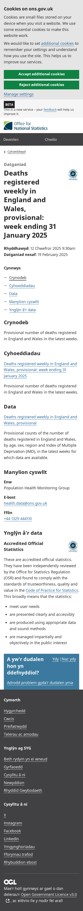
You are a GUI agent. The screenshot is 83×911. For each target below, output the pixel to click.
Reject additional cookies (41, 84)
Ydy (55, 658)
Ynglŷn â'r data (22, 309)
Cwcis (9, 718)
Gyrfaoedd (13, 766)
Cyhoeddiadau (22, 285)
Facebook (12, 830)
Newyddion (14, 782)
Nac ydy (69, 658)
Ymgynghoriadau (19, 846)
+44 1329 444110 (18, 518)
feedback (50, 110)
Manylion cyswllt (24, 301)
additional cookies (57, 43)
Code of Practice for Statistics (52, 590)
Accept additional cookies (42, 73)
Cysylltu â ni (14, 774)
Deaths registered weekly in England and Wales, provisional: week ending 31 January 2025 (40, 370)
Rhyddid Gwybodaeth (23, 790)
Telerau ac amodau (21, 734)
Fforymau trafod (18, 854)
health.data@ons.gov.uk (25, 503)
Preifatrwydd (15, 726)
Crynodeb (17, 277)
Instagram (13, 822)
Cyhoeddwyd (16, 152)
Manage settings (19, 94)
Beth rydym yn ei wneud (25, 758)
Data (13, 293)
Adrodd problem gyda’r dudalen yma (40, 682)
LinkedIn (11, 838)
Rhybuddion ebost (20, 862)
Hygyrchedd (14, 710)
